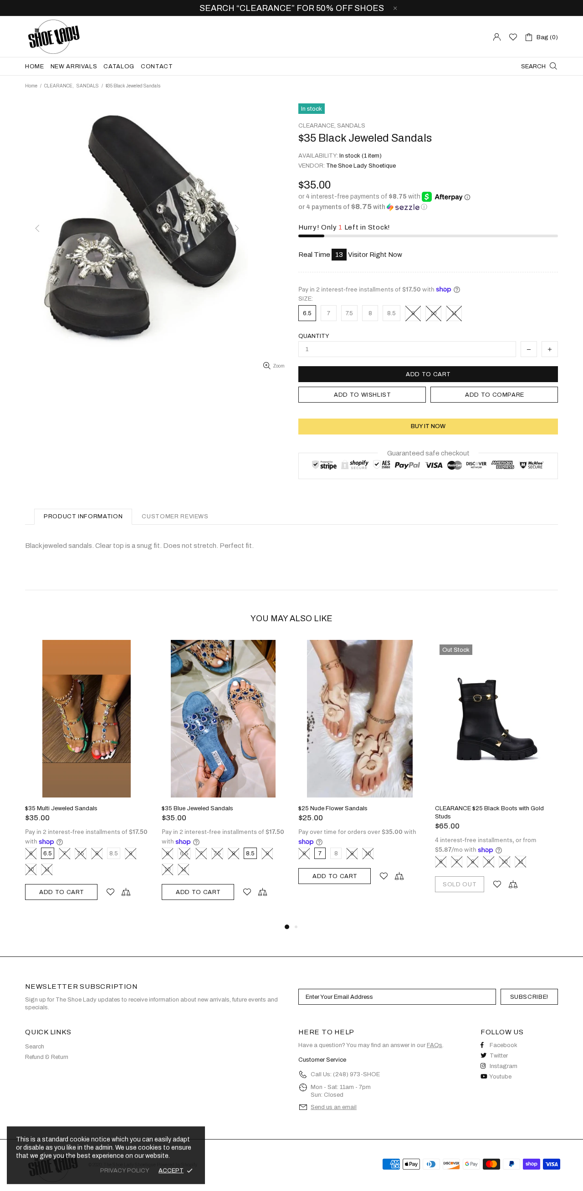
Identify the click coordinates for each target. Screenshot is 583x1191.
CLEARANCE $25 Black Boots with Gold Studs (489, 812)
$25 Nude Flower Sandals (333, 808)
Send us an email (334, 1107)
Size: (305, 299)
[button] (428, 207)
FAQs (434, 1045)
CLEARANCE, (59, 85)
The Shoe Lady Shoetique (54, 36)
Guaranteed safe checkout (428, 453)
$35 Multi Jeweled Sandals (61, 808)
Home (31, 85)
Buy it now (428, 426)
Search (34, 1046)
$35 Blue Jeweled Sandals (197, 808)
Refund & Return (46, 1057)
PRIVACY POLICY (124, 1170)
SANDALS (88, 85)
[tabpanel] (86, 780)
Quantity (313, 336)
